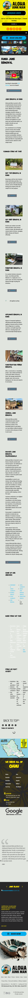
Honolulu (7, 780)
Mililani (17, 783)
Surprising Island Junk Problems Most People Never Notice (8, 908)
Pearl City (7, 787)
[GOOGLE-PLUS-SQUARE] (14, 29)
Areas (21, 977)
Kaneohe (7, 777)
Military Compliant (23, 981)
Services (17, 977)
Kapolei (17, 780)
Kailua (6, 774)
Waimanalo (8, 783)
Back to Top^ (11, 721)
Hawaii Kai (18, 777)
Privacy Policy (4, 981)
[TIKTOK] (11, 29)
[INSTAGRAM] (20, 29)
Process (13, 977)
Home (2, 977)
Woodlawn (18, 787)
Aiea (17, 774)
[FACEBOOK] (17, 29)
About (9, 977)
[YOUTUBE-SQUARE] (8, 29)
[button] (26, 33)
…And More (24, 649)
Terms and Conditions (13, 981)
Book (6, 977)
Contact (25, 977)
